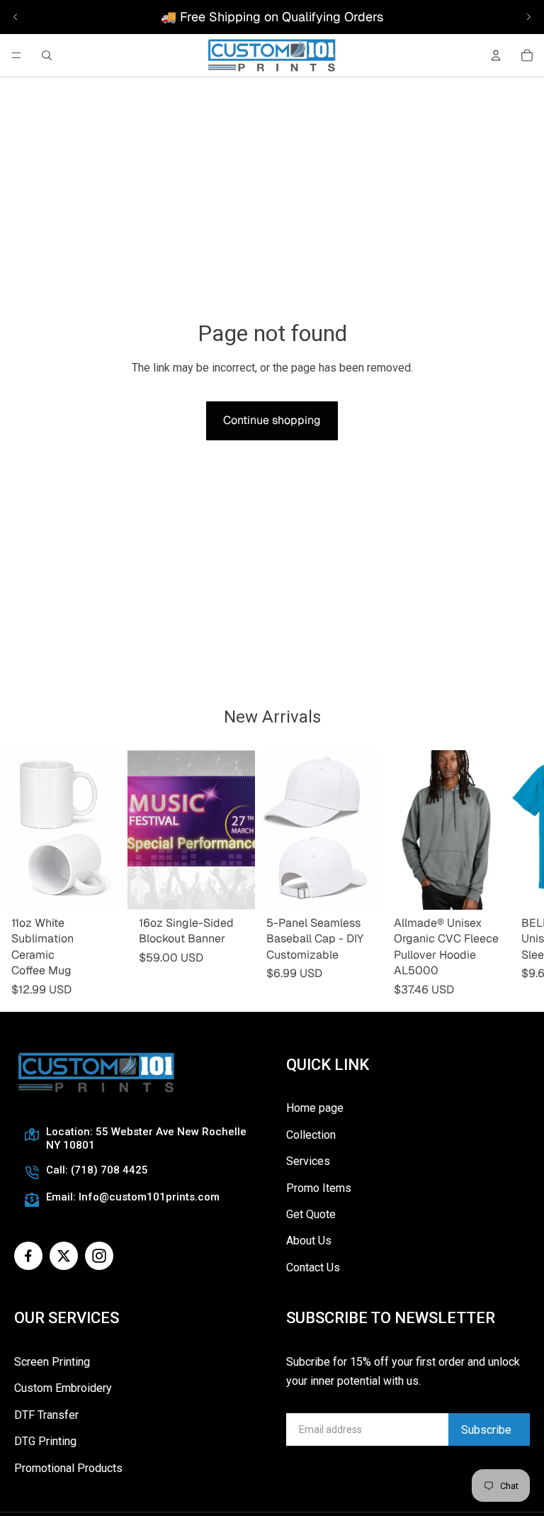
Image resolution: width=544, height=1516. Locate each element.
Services (308, 1161)
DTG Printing (45, 1441)
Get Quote (311, 1214)
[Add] (105, 888)
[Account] (495, 55)
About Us (309, 1240)
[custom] (28, 1256)
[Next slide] (528, 17)
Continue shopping (272, 420)
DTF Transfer (46, 1415)
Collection (311, 1135)
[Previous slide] (15, 17)
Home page (315, 1108)
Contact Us (313, 1267)
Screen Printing (52, 1362)
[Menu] (16, 55)
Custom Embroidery (63, 1388)
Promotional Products (68, 1468)
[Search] (46, 55)
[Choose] (233, 888)
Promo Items (318, 1188)
